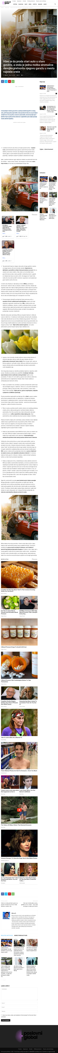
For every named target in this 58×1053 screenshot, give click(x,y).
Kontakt (24, 1)
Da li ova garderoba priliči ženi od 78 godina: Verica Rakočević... (43, 217)
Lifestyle (35, 4)
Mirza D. (6, 75)
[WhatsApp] (12, 81)
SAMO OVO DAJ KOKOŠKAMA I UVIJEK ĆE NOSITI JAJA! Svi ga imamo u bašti (52, 88)
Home (2, 7)
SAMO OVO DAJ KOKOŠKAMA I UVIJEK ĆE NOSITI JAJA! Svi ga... (44, 185)
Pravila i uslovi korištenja (41, 1)
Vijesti (26, 4)
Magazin (40, 4)
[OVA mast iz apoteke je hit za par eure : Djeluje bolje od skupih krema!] (32, 942)
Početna (15, 4)
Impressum (19, 1)
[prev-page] (2, 980)
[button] (55, 4)
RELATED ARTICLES (7, 935)
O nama (14, 1)
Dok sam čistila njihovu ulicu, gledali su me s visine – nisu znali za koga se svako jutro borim (29, 904)
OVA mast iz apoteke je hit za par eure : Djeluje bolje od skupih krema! (32, 949)
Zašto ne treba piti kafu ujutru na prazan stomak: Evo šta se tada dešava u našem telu (9, 904)
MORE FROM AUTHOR (20, 935)
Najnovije (21, 4)
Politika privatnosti (31, 1)
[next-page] (4, 980)
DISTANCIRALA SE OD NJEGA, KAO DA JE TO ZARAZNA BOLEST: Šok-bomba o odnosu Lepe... (51, 109)
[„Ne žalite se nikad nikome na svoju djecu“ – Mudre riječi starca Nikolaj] (19, 961)
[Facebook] (2, 81)
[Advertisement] (19, 97)
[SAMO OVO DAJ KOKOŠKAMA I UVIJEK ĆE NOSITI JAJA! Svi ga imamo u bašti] (6, 942)
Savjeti (45, 4)
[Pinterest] (9, 81)
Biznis (30, 4)
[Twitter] (6, 81)
